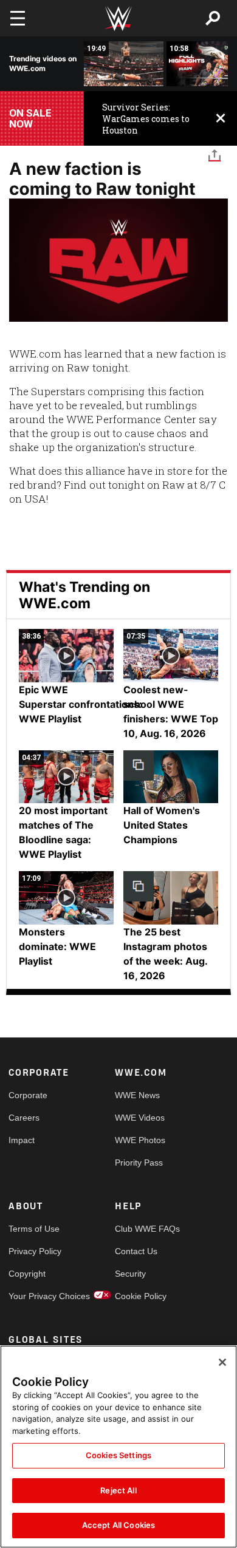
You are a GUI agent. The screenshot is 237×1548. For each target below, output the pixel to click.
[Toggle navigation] (17, 18)
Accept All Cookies (118, 1525)
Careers (24, 1117)
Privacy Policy (35, 1251)
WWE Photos (140, 1140)
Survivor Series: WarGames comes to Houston (146, 118)
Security (130, 1273)
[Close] (222, 1362)
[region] (118, 1446)
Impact (22, 1140)
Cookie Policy (141, 1296)
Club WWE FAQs (141, 1229)
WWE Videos (140, 1117)
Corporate (28, 1095)
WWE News (137, 1095)
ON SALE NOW (30, 118)
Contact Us (136, 1251)
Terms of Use (34, 1229)
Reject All (118, 1490)
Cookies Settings (118, 1455)
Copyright (27, 1273)
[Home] (118, 18)
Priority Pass (139, 1162)
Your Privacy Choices (35, 1296)
